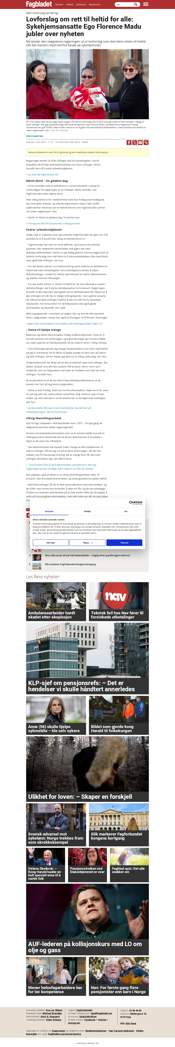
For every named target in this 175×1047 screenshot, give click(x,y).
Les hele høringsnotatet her (43, 174)
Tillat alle (124, 543)
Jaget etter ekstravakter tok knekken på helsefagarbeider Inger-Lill (65, 323)
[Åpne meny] (145, 4)
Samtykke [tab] (49, 511)
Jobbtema (81, 4)
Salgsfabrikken (88, 1016)
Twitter (102, 1019)
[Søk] (135, 4)
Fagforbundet (84, 1010)
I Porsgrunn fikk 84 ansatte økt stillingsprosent (54, 223)
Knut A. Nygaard (50, 1016)
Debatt (69, 4)
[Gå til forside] (39, 4)
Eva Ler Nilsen (54, 1010)
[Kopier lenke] (146, 142)
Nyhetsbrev (94, 4)
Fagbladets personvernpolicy (64, 1033)
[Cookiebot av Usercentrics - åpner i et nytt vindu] (131, 503)
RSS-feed (131, 1023)
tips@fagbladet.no (101, 1013)
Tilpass (86, 543)
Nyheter (59, 4)
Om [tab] (125, 511)
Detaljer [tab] (87, 511)
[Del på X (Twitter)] (134, 142)
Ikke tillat (51, 543)
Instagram (74, 1022)
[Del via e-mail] (140, 142)
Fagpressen (58, 1030)
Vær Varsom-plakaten (121, 1030)
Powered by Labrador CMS (87, 1043)
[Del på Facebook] (129, 142)
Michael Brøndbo (52, 1013)
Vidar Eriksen (53, 1019)
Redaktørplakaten (95, 1030)
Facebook (89, 1019)
